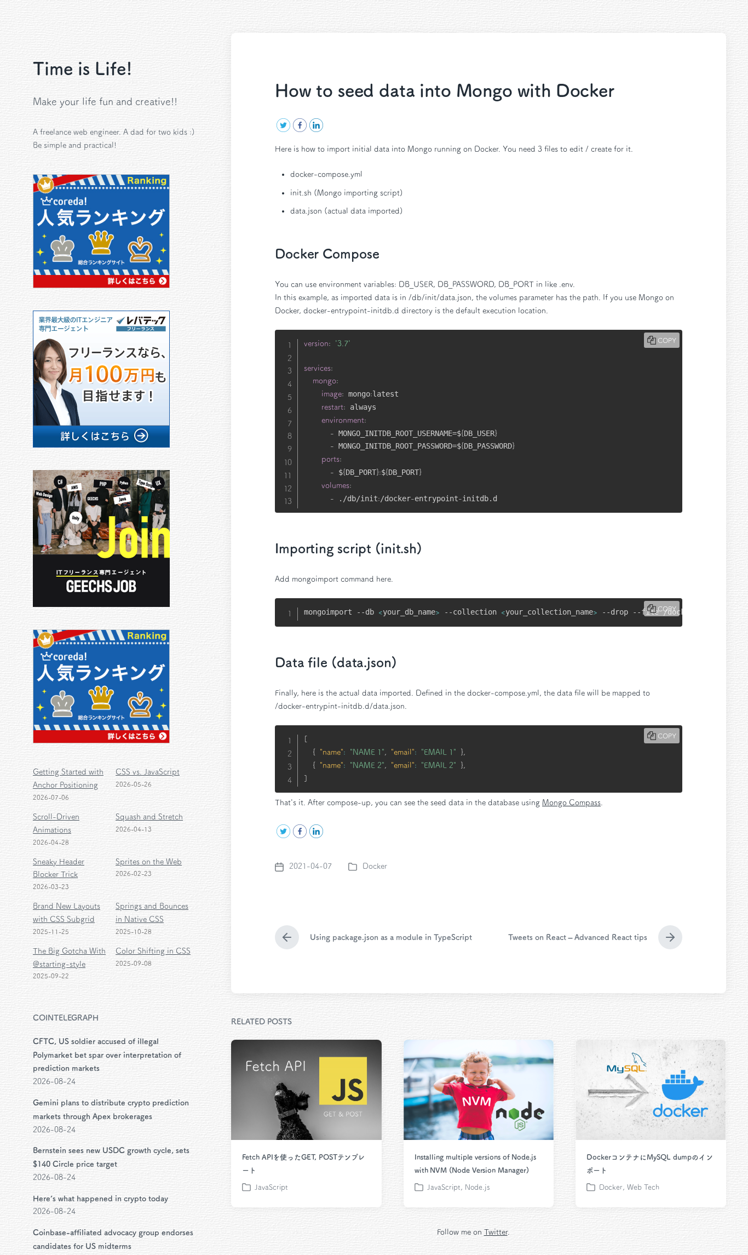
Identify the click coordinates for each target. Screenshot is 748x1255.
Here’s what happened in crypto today (100, 1198)
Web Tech (643, 1187)
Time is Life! (83, 68)
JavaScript (271, 1187)
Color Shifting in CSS (153, 951)
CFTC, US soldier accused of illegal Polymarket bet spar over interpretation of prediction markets (107, 1055)
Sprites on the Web (149, 862)
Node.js (477, 1187)
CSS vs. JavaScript (148, 772)
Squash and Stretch (149, 817)
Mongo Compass (571, 802)
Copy (667, 340)
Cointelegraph (66, 1018)
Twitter (496, 1232)
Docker (375, 866)
